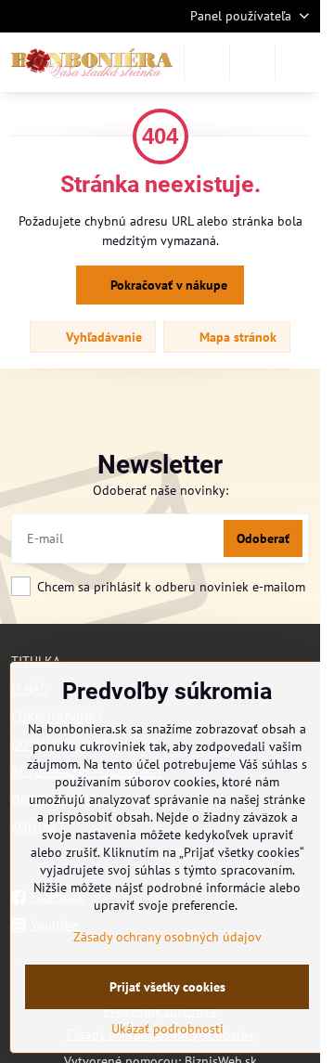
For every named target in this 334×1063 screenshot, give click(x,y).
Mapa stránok (236, 337)
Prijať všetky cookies (167, 987)
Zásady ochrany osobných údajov (167, 936)
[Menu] (298, 62)
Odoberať (263, 538)
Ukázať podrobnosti (167, 1028)
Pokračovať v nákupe (167, 285)
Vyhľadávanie (102, 337)
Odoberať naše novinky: (160, 490)
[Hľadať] (207, 62)
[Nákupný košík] (252, 62)
